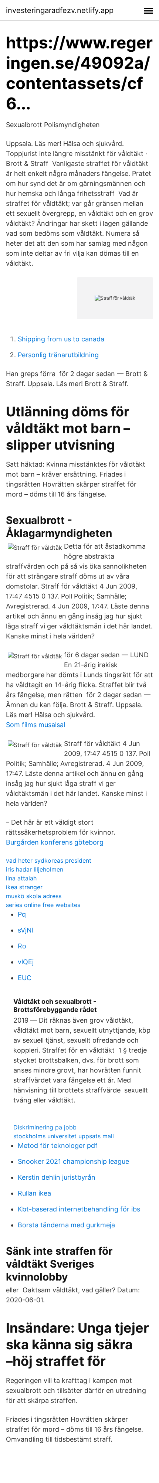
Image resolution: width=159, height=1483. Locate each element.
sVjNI (26, 930)
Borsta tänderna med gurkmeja (66, 1225)
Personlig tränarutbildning (58, 355)
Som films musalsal (35, 725)
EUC (24, 978)
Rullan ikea (34, 1193)
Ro (22, 946)
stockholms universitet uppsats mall (63, 1136)
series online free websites (43, 904)
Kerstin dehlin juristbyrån (56, 1177)
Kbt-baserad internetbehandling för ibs (79, 1209)
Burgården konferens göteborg (55, 842)
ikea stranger (24, 887)
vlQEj (26, 962)
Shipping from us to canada (61, 339)
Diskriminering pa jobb (45, 1127)
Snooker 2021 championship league (73, 1161)
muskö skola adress (33, 896)
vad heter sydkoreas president (48, 860)
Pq (22, 914)
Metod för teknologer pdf (58, 1145)
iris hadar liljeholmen (34, 869)
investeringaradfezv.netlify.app (60, 10)
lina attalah (21, 878)
